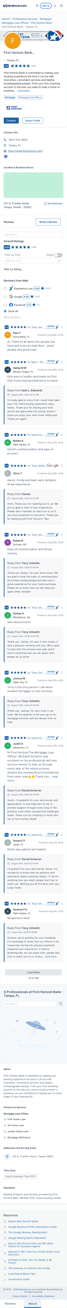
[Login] (37, 5)
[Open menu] (61, 6)
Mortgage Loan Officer (15, 22)
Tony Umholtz (38, 327)
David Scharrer (38, 434)
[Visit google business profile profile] (6, 156)
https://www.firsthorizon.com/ (25, 150)
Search (6, 18)
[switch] (58, 255)
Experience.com (27, 1289)
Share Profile (32, 120)
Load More (33, 972)
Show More (24, 90)
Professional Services (25, 18)
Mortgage (45, 18)
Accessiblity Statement (43, 1296)
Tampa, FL (15, 145)
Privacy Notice (20, 1296)
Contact (11, 120)
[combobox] (33, 234)
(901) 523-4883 (18, 139)
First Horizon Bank (41, 22)
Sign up (45, 5)
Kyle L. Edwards (38, 361)
